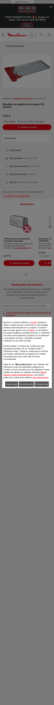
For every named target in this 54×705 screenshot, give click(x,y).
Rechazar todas (41, 384)
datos (32, 330)
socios (34, 322)
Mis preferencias (26, 384)
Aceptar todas (11, 384)
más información (40, 377)
